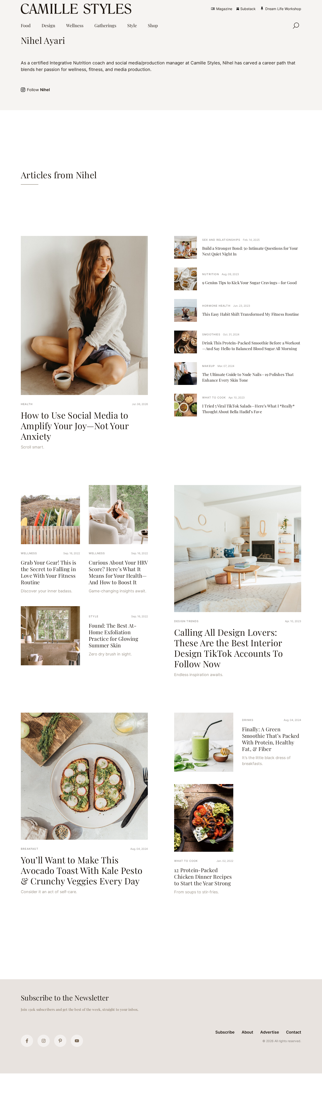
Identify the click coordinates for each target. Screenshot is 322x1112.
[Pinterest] (60, 1041)
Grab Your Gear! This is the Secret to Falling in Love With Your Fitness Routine (48, 572)
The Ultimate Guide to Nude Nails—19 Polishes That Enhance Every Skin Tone (248, 377)
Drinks (247, 720)
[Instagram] (43, 1041)
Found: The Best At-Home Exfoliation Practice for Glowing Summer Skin (113, 635)
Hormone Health (216, 305)
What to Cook (214, 397)
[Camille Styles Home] (77, 9)
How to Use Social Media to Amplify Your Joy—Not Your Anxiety (75, 425)
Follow (38, 89)
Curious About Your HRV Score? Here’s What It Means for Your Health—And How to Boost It (118, 572)
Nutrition (210, 274)
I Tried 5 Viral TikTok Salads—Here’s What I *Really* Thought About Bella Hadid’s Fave (248, 408)
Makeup (208, 366)
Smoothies (211, 334)
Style (93, 616)
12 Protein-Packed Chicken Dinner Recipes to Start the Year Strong (203, 876)
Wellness (29, 553)
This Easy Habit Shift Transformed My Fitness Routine (250, 314)
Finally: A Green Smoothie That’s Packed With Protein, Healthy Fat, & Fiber (270, 739)
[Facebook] (27, 1041)
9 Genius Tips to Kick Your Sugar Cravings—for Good (249, 282)
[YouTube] (77, 1041)
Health (27, 404)
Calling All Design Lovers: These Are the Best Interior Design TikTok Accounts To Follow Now (228, 647)
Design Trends (186, 621)
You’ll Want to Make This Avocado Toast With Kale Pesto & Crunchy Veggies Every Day (82, 870)
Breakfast (29, 848)
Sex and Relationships (221, 239)
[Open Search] (296, 25)
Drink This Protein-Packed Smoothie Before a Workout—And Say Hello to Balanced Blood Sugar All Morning (251, 345)
